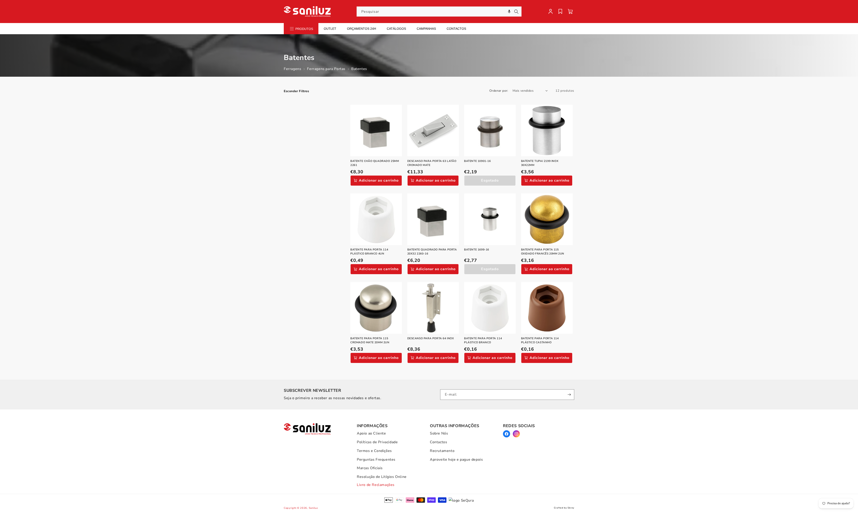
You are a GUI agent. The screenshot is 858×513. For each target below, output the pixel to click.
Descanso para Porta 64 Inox (430, 338)
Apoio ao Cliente (371, 433)
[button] (509, 11)
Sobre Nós (439, 433)
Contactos (456, 28)
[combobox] (439, 11)
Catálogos (396, 28)
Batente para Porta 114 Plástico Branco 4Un (369, 251)
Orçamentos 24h (361, 28)
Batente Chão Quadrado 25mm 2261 (374, 163)
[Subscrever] (569, 394)
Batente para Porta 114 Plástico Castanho (540, 340)
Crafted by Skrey (564, 507)
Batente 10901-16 (477, 161)
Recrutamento (442, 450)
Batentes (359, 68)
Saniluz (313, 508)
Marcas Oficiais (370, 468)
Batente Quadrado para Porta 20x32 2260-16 (432, 251)
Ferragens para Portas (326, 68)
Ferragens (292, 68)
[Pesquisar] (516, 12)
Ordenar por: (498, 91)
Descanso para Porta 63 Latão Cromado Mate (431, 163)
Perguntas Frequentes (376, 459)
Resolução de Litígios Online (382, 476)
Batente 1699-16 (476, 249)
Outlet (330, 28)
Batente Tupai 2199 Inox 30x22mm (540, 163)
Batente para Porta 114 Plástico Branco (483, 340)
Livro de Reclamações (376, 484)
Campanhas (426, 28)
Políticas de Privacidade (377, 442)
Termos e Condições (374, 450)
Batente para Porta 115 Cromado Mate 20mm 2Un (369, 340)
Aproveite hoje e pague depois (456, 459)
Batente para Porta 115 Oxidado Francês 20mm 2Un (542, 251)
